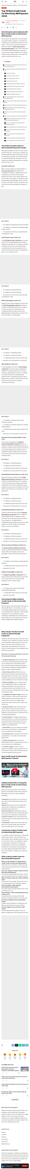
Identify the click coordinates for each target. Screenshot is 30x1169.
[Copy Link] (10, 27)
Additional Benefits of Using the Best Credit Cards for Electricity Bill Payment (14, 108)
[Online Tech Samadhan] (15, 1)
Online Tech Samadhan (12, 20)
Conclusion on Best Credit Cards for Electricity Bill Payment (14, 112)
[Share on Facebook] (4, 27)
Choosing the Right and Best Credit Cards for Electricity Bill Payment (13, 97)
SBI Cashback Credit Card (11, 81)
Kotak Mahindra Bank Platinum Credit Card (15, 86)
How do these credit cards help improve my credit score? (14, 134)
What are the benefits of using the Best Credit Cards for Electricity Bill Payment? (15, 119)
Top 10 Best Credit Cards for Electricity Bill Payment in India (14, 70)
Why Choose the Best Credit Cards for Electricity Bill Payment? (15, 101)
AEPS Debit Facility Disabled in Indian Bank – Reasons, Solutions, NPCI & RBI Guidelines (10, 1069)
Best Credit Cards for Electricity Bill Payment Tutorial (15, 105)
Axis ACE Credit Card (10, 73)
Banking (4, 7)
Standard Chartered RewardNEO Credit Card (15, 83)
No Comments (22, 20)
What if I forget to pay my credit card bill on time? (16, 127)
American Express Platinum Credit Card (14, 91)
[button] (25, 1166)
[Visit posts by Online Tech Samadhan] (3, 22)
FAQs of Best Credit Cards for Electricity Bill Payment (15, 116)
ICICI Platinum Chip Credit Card (12, 75)
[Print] (13, 27)
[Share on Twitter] (7, 27)
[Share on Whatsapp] (20, 1045)
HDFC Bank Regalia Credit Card (12, 78)
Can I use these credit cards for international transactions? (14, 130)
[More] (16, 27)
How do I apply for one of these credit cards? (15, 140)
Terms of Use (9, 1166)
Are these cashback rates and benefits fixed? (15, 138)
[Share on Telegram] (23, 1045)
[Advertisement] (15, 204)
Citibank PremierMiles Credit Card (13, 94)
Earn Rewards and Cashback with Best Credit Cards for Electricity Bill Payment (14, 65)
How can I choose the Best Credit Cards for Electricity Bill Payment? (14, 123)
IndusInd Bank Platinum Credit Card (13, 88)
